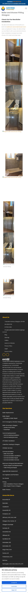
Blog (6, 335)
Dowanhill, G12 (6, 510)
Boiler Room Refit (8, 453)
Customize (14, 586)
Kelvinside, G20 (7, 542)
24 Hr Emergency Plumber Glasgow (13, 422)
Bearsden (5, 503)
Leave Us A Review (10, 343)
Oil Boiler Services (7, 448)
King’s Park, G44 (7, 549)
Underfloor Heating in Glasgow (11, 444)
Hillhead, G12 (6, 535)
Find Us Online (8, 351)
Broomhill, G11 (6, 499)
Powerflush (7, 429)
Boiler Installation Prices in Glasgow (13, 484)
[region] (14, 580)
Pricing (4, 482)
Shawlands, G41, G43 (8, 567)
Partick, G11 (6, 553)
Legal (6, 349)
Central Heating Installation (11, 435)
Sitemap (7, 337)
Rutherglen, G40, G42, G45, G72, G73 (13, 564)
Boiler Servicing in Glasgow (10, 425)
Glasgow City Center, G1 (9, 521)
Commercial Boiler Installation (12, 456)
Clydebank (6, 507)
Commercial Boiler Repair (11, 458)
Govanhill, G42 (7, 532)
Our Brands (6, 478)
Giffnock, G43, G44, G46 (9, 517)
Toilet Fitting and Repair (10, 467)
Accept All (14, 582)
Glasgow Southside (8, 524)
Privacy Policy (8, 346)
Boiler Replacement (8, 412)
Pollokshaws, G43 (7, 557)
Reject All (14, 590)
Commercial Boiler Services (11, 460)
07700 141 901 (8, 327)
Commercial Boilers (8, 451)
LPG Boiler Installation (9, 441)
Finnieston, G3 (6, 514)
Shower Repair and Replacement (13, 465)
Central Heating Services (11, 437)
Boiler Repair (6, 416)
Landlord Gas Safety (9, 427)
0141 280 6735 (17, 2)
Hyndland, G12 (6, 539)
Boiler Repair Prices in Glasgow (12, 486)
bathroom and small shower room (16, 27)
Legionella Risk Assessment (10, 471)
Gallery (6, 340)
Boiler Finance (6, 489)
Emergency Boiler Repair (11, 418)
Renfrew (5, 560)
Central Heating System (9, 433)
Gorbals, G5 (6, 528)
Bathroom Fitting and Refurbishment (13, 463)
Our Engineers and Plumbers (11, 475)
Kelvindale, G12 (7, 546)
